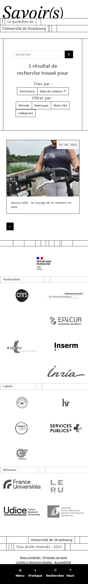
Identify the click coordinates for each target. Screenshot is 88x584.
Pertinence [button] (27, 91)
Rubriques (41, 105)
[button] (53, 91)
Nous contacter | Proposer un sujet (43, 557)
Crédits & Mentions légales (34, 562)
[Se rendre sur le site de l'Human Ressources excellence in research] (66, 402)
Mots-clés (60, 105)
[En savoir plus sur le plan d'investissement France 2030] (22, 428)
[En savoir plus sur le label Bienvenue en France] (22, 402)
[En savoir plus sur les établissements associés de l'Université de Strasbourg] (66, 295)
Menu (20, 576)
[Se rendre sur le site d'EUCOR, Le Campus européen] (22, 346)
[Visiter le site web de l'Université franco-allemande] (66, 511)
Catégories (25, 113)
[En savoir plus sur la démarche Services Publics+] (66, 428)
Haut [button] (70, 576)
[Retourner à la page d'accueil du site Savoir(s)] (32, 14)
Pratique (35, 576)
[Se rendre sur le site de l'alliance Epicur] (66, 320)
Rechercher (55, 576)
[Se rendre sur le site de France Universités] (22, 484)
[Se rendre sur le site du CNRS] (22, 295)
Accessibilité (62, 562)
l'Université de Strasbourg (24, 28)
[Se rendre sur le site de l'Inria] (66, 371)
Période (24, 105)
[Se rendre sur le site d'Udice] (22, 511)
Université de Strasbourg (51, 540)
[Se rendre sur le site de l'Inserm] (66, 346)
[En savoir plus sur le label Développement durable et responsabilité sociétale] (22, 454)
